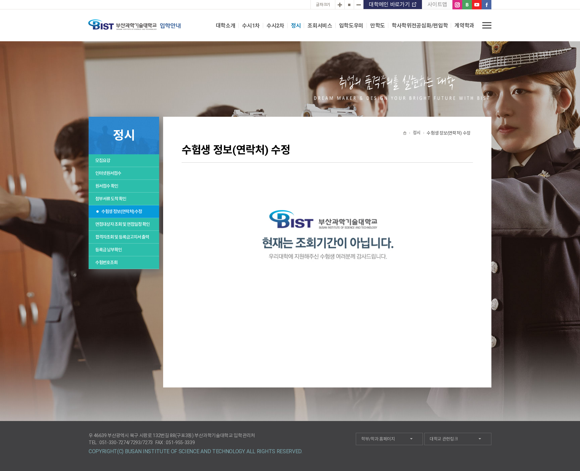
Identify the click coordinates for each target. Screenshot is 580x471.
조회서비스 (319, 25)
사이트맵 (437, 4)
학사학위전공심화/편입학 (420, 25)
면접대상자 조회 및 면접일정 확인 (122, 224)
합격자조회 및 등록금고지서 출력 (122, 237)
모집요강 (102, 160)
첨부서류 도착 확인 (110, 198)
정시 (296, 25)
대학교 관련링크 (444, 438)
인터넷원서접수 (108, 173)
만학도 (377, 25)
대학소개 (226, 25)
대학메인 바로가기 (389, 4)
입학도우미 (351, 25)
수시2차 (275, 25)
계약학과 (464, 25)
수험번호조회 (106, 262)
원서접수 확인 (106, 186)
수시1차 (251, 25)
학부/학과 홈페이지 (378, 438)
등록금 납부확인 (108, 249)
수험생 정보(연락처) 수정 (121, 211)
